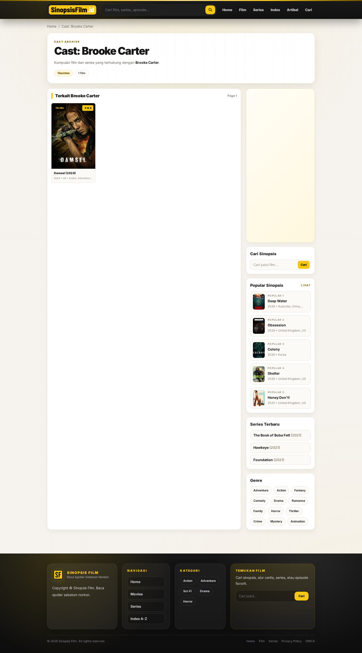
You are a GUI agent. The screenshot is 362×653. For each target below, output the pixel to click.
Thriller (294, 511)
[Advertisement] (280, 165)
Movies (137, 594)
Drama (278, 500)
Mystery (276, 521)
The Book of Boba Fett (277, 435)
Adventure (260, 490)
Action (281, 490)
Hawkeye (266, 447)
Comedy (259, 500)
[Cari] (210, 9)
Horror (275, 511)
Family (258, 511)
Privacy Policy (291, 641)
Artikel (292, 10)
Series (258, 10)
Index (275, 10)
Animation (298, 521)
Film (242, 10)
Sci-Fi (187, 591)
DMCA (310, 641)
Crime (257, 521)
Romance (298, 500)
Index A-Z (139, 619)
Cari (308, 10)
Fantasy (300, 490)
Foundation (268, 460)
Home (227, 10)
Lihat (306, 285)
